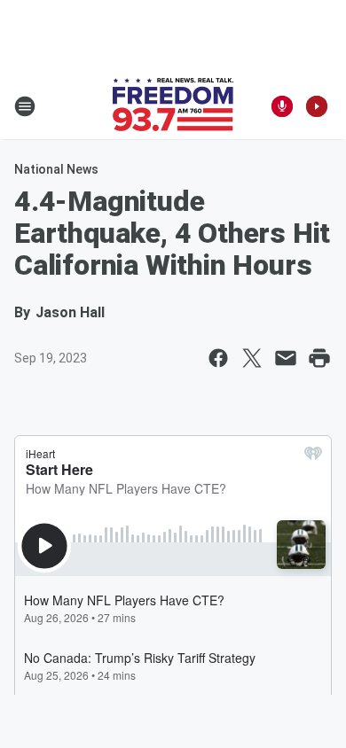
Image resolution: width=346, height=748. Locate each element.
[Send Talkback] (282, 106)
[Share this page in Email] (285, 358)
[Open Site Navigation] (24, 106)
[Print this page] (319, 358)
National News (56, 169)
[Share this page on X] (252, 358)
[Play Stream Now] (316, 106)
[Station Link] (173, 106)
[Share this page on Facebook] (218, 358)
